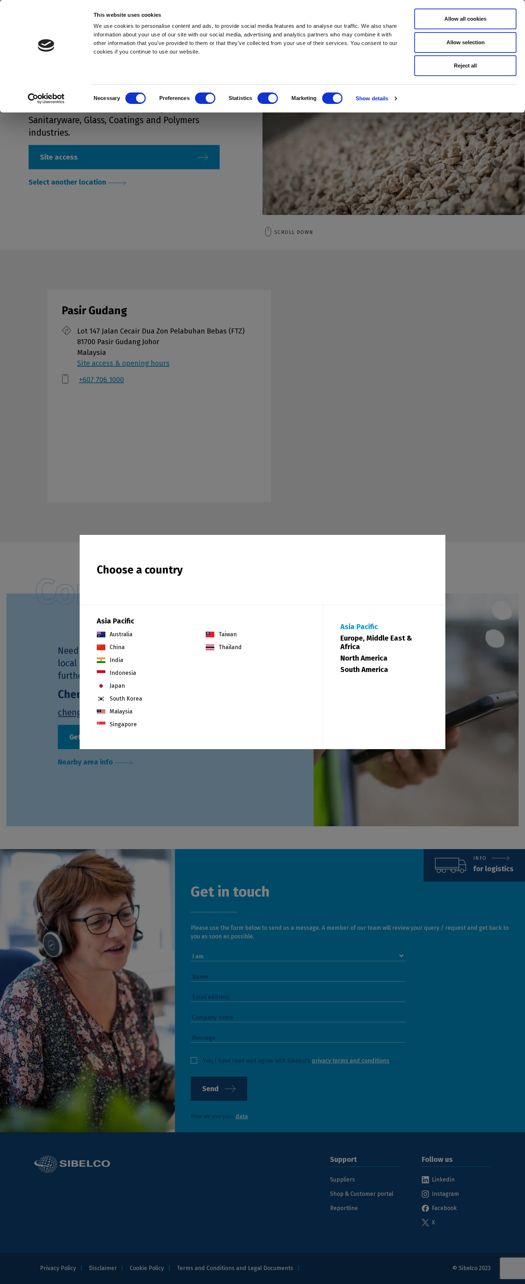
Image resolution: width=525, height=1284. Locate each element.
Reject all (465, 65)
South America (364, 669)
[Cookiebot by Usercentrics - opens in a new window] (46, 98)
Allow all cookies (465, 19)
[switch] (205, 98)
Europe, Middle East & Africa (376, 642)
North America (364, 658)
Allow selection (465, 42)
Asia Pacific (359, 626)
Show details (372, 98)
